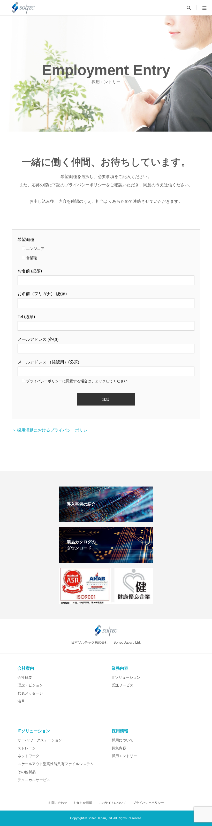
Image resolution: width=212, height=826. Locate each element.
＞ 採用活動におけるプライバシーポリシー (52, 430)
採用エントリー (124, 756)
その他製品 (27, 772)
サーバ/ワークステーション (40, 740)
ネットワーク (28, 756)
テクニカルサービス (34, 780)
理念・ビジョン (30, 685)
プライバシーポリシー (148, 803)
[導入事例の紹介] (106, 520)
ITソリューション (126, 677)
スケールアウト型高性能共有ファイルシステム (56, 764)
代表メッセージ (30, 693)
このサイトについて (112, 803)
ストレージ (27, 748)
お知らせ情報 (82, 803)
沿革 (21, 701)
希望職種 (26, 239)
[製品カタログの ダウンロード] (106, 560)
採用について (122, 740)
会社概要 (25, 677)
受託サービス (122, 685)
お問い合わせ (57, 803)
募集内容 (119, 748)
